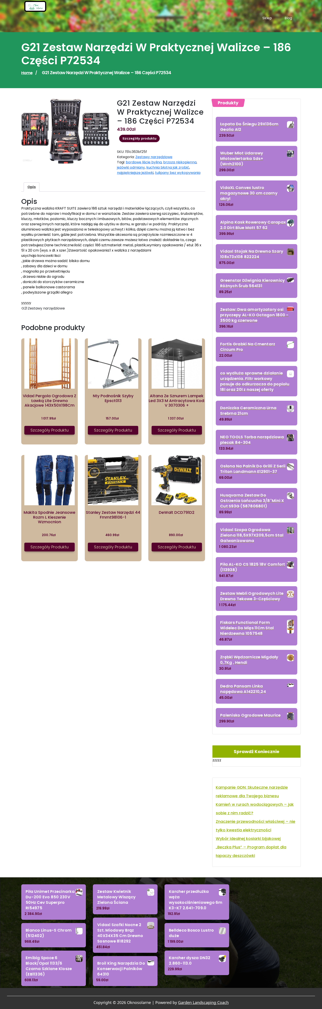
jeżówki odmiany (131, 167)
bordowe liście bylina (144, 162)
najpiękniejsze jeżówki (135, 172)
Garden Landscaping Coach (203, 1002)
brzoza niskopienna (179, 162)
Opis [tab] (31, 186)
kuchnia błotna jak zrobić (167, 167)
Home (26, 72)
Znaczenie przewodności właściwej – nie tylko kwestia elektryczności (255, 826)
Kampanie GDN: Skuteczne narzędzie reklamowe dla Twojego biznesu (252, 792)
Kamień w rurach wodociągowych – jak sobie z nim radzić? (255, 809)
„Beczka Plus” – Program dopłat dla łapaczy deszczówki (251, 851)
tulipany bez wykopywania (177, 172)
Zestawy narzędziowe (153, 156)
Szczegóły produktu (139, 138)
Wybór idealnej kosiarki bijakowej (248, 838)
